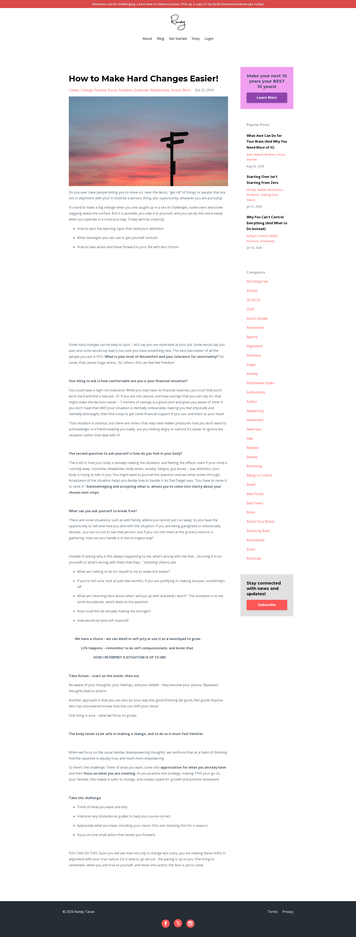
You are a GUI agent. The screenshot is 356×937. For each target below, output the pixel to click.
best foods (255, 494)
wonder (252, 159)
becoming (254, 466)
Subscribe (267, 605)
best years (255, 503)
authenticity (256, 392)
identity (251, 190)
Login (209, 38)
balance (253, 447)
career (74, 90)
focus (112, 90)
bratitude (254, 558)
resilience (253, 195)
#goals (252, 290)
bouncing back (258, 530)
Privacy (287, 911)
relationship (159, 90)
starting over (269, 195)
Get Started (178, 38)
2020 (250, 309)
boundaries (256, 540)
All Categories (257, 281)
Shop (196, 38)
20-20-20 (253, 300)
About (147, 38)
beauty (252, 457)
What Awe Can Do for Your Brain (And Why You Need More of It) (267, 141)
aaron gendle (257, 318)
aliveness (254, 355)
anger (251, 364)
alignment (254, 346)
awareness (255, 420)
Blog (160, 38)
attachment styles (260, 383)
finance (100, 90)
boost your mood (260, 521)
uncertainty (267, 241)
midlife (262, 190)
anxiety (252, 373)
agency (252, 337)
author (252, 401)
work (186, 90)
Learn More (267, 98)
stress (176, 90)
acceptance (255, 327)
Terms (272, 911)
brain (251, 549)
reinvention (275, 190)
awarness (254, 429)
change (87, 90)
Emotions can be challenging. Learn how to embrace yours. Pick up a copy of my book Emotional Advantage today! (178, 4)
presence (253, 241)
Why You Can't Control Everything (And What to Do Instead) (267, 223)
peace (281, 154)
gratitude (141, 90)
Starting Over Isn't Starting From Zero (262, 179)
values (251, 200)
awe (249, 154)
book (251, 512)
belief (251, 484)
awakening (255, 411)
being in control (257, 236)
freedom (125, 90)
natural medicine (265, 154)
